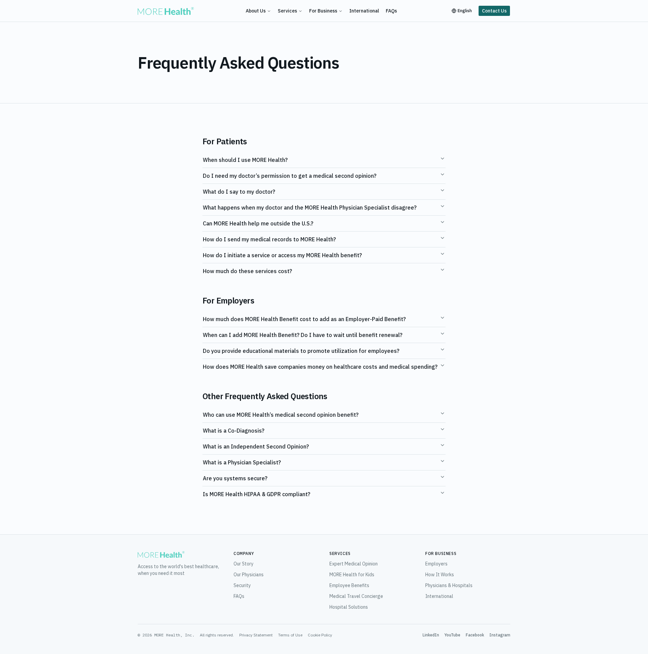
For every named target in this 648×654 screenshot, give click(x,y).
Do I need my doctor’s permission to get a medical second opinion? (289, 175)
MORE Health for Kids (351, 575)
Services (287, 11)
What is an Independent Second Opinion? (256, 446)
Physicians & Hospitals (449, 585)
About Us (256, 11)
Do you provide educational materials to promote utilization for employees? (301, 350)
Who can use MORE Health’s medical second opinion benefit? (280, 414)
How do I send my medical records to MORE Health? (269, 239)
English (465, 11)
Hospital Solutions (348, 607)
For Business (323, 11)
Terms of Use (290, 634)
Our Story (243, 564)
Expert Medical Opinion (353, 564)
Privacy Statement (256, 634)
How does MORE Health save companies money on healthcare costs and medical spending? (320, 366)
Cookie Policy (320, 634)
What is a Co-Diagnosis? (233, 430)
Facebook (475, 634)
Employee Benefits (349, 585)
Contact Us (494, 11)
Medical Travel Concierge (356, 596)
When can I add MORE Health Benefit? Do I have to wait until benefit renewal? (302, 335)
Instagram (499, 634)
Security (242, 585)
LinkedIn (431, 634)
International (364, 11)
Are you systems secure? (235, 478)
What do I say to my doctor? (239, 191)
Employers (436, 564)
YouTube (452, 634)
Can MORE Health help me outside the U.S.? (258, 223)
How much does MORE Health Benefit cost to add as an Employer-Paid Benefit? (304, 319)
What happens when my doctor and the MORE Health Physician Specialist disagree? (309, 207)
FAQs (391, 11)
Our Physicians (249, 575)
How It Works (439, 575)
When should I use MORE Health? (245, 159)
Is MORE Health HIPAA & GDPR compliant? (256, 494)
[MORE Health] (166, 11)
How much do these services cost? (247, 271)
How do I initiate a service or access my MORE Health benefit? (282, 255)
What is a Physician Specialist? (242, 462)
